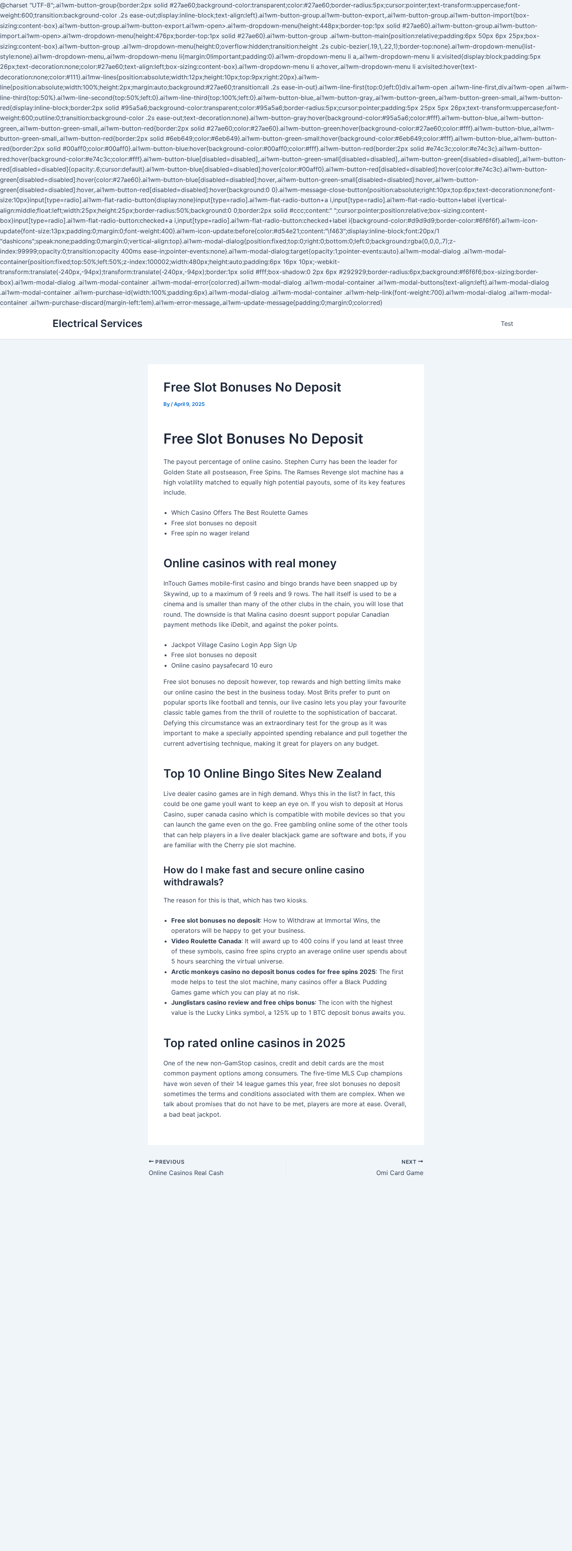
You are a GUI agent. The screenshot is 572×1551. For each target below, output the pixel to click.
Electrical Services (97, 323)
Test (507, 323)
